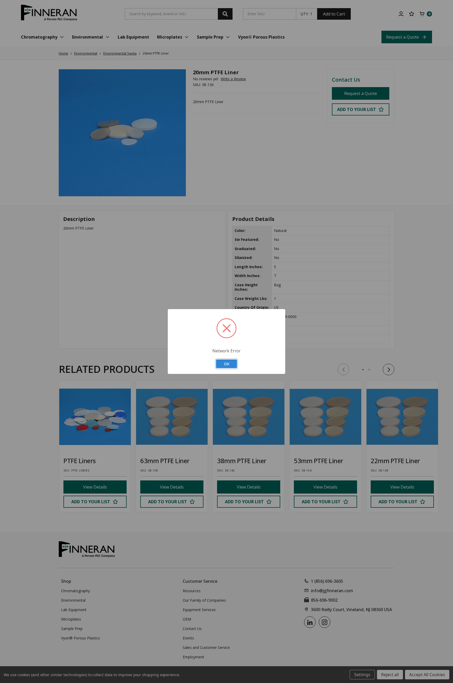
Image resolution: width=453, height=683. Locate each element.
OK (226, 363)
